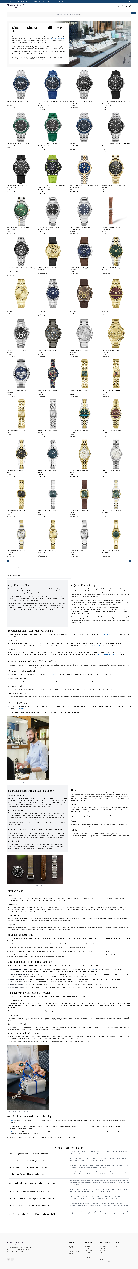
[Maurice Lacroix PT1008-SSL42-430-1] (85, 127)
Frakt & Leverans (88, 1250)
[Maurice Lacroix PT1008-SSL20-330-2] (21, 169)
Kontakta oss (87, 1246)
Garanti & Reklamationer (90, 1255)
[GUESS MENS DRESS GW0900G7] (53, 334)
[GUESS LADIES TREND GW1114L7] (53, 374)
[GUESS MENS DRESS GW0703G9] (116, 334)
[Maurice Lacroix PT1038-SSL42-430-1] (21, 85)
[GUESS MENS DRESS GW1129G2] (116, 293)
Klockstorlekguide (104, 1248)
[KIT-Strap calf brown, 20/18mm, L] (116, 211)
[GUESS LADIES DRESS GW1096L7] (116, 494)
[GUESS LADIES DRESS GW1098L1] (53, 494)
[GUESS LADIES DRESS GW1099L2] (85, 454)
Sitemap (9, 1254)
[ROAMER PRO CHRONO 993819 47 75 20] (21, 211)
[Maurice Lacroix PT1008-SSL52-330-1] (21, 127)
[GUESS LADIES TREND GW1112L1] (53, 414)
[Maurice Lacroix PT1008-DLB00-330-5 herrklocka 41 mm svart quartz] (53, 169)
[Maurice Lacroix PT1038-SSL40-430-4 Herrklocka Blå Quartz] (53, 85)
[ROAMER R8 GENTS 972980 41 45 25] (85, 211)
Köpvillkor (102, 1255)
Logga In (118, 1246)
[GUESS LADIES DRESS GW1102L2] (116, 414)
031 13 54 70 (72, 1253)
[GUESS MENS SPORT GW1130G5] (85, 293)
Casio (11, 1126)
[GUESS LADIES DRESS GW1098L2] (21, 494)
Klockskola (102, 1250)
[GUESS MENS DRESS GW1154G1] (85, 251)
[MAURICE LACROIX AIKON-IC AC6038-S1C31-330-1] (21, 251)
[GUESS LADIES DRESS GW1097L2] (85, 494)
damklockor (61, 39)
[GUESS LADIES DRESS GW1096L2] (53, 534)
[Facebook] (8, 1259)
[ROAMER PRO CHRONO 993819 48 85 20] (116, 169)
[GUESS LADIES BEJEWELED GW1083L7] (116, 534)
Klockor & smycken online (71, 14)
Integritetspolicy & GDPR (105, 1261)
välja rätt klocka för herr (95, 645)
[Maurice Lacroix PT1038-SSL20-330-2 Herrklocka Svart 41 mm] (116, 85)
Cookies (102, 1257)
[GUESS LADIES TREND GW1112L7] (116, 374)
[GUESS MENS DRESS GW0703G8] (21, 374)
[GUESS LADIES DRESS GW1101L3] (21, 454)
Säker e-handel (103, 1252)
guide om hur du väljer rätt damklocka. (106, 654)
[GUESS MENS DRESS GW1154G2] (53, 251)
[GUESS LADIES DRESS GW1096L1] (85, 534)
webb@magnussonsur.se (75, 1251)
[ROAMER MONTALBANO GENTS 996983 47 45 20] (85, 169)
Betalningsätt (87, 1257)
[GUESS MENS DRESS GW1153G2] (21, 293)
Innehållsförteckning (16, 575)
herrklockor (53, 39)
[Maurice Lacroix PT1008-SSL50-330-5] (53, 127)
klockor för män (108, 634)
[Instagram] (12, 1259)
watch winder (34, 1020)
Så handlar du (87, 1248)
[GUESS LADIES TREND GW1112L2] (21, 414)
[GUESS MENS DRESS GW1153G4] (116, 251)
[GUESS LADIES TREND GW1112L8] (85, 374)
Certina (11, 1132)
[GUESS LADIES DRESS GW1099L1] (116, 454)
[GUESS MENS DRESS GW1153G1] (53, 293)
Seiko (11, 1120)
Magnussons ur (60, 14)
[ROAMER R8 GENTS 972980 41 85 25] (53, 211)
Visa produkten (11, 107)
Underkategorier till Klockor (16, 568)
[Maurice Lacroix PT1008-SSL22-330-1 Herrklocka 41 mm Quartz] (116, 127)
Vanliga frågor (87, 1252)
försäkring (21, 708)
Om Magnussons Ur (104, 1246)
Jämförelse (102, 1259)
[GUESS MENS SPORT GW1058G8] (21, 334)
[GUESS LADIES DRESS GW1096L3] (21, 534)
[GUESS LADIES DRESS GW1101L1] (53, 454)
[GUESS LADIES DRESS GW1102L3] (85, 414)
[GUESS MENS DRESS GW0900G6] (85, 334)
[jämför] (122, 6)
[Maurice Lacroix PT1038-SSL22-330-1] (85, 85)
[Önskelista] (126, 6)
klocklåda (53, 674)
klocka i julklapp (100, 1214)
